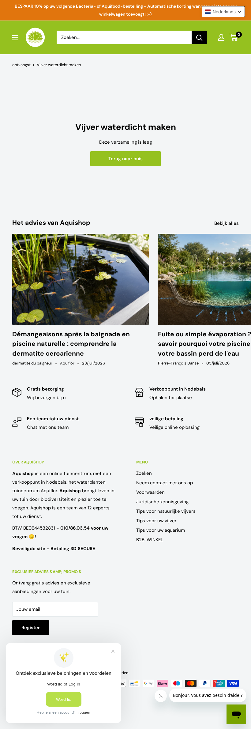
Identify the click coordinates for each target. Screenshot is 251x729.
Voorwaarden (150, 492)
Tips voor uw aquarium (160, 530)
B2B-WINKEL (149, 540)
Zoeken (144, 473)
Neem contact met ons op (164, 483)
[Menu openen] (15, 37)
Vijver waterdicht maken (59, 64)
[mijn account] (221, 37)
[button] (223, 11)
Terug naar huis (125, 159)
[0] (234, 37)
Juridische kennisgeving (162, 502)
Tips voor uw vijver (156, 521)
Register (30, 628)
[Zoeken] (199, 37)
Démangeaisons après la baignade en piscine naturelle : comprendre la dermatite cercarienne (71, 344)
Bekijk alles (227, 223)
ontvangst (21, 64)
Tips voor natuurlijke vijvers (166, 511)
